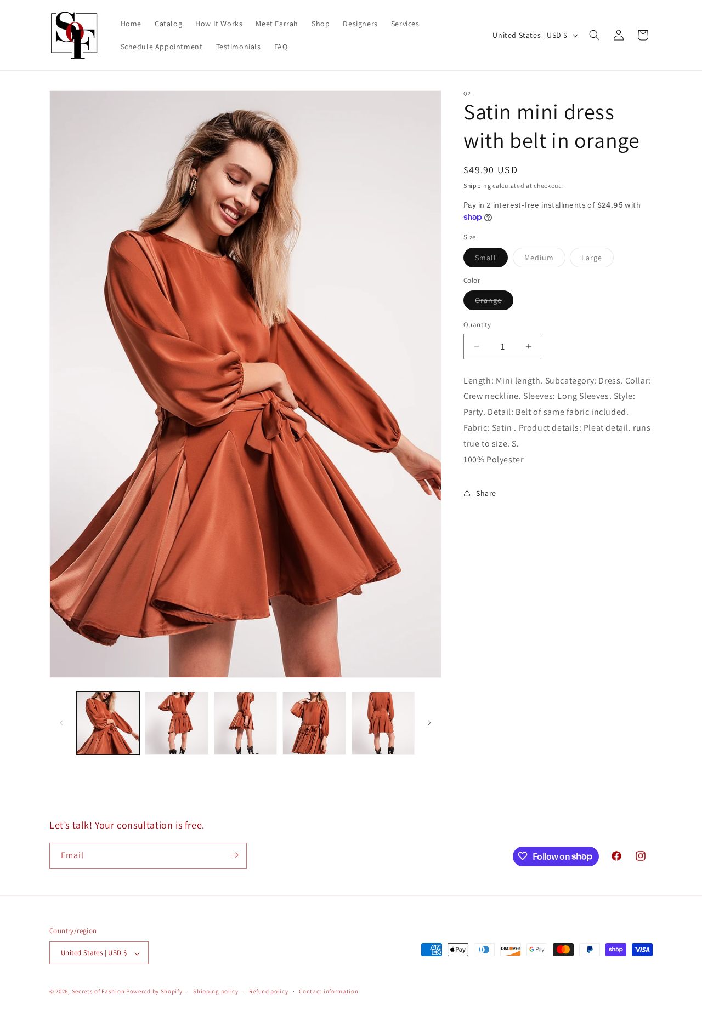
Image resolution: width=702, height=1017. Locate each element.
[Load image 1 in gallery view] (107, 723)
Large (597, 259)
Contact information (328, 992)
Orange (494, 302)
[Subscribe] (234, 855)
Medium (544, 259)
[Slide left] (61, 723)
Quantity (477, 324)
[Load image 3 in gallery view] (245, 723)
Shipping (477, 185)
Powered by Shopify (154, 992)
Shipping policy (216, 992)
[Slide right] (429, 723)
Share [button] (486, 493)
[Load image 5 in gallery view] (383, 723)
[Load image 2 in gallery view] (176, 723)
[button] (594, 35)
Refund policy (268, 992)
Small (491, 259)
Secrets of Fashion (98, 992)
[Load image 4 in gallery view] (314, 723)
